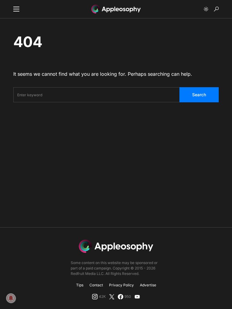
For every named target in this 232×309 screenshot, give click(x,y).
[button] (16, 9)
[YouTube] (137, 296)
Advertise (148, 285)
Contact (96, 285)
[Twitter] (111, 296)
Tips (79, 285)
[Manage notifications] (11, 298)
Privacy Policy (121, 285)
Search (199, 94)
